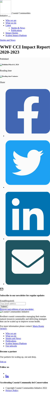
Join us (3, 361)
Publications (16, 30)
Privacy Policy (12, 390)
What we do (11, 23)
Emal (7, 301)
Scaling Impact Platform (16, 35)
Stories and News (7, 40)
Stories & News (18, 28)
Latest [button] (8, 25)
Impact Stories (12, 33)
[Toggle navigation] (9, 16)
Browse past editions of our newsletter (17, 309)
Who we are (11, 20)
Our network (11, 346)
